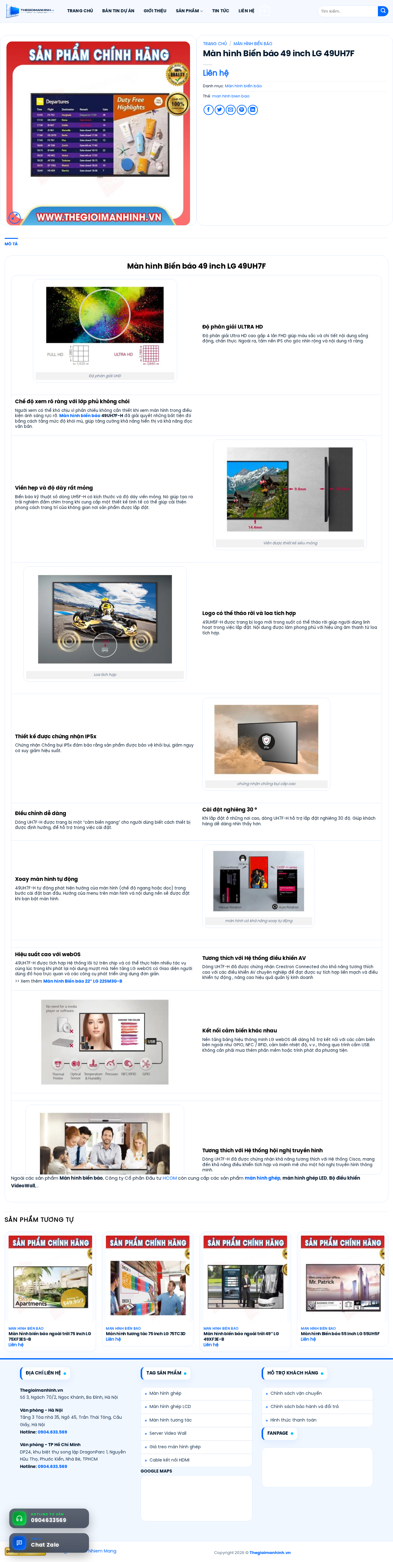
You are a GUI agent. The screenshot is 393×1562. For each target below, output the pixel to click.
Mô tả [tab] (11, 244)
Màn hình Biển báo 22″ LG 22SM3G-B (82, 981)
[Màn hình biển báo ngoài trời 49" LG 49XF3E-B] (245, 1285)
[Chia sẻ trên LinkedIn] (253, 110)
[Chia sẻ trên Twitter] (220, 110)
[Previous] (5, 1294)
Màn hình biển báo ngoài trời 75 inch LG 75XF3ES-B (50, 1337)
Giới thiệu (155, 11)
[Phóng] (15, 218)
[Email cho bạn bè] (231, 110)
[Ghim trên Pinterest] (242, 110)
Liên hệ (247, 11)
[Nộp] (383, 11)
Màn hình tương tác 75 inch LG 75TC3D (145, 1334)
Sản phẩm (187, 11)
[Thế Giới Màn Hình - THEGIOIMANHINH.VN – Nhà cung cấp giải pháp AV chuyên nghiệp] (29, 11)
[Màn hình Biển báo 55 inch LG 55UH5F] (342, 1285)
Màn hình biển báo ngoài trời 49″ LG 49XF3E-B (241, 1337)
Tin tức (220, 11)
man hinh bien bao (231, 96)
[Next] (388, 1294)
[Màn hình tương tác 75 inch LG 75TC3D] (147, 1285)
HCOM (170, 1178)
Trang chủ (80, 11)
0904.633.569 (52, 1432)
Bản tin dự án (118, 11)
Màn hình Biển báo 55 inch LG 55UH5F (340, 1334)
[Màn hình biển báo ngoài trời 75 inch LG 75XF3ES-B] (50, 1285)
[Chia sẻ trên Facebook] (209, 110)
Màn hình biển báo (253, 44)
